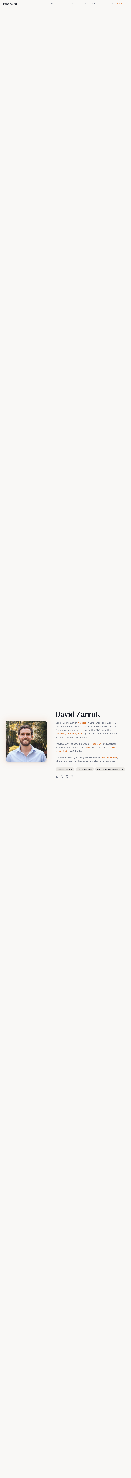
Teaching (64, 4)
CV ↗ (119, 4)
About (53, 4)
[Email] (57, 776)
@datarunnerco (109, 757)
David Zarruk (10, 4)
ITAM (87, 747)
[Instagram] (72, 776)
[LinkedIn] (67, 776)
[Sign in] (127, 3)
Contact (109, 4)
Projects (75, 4)
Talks (85, 4)
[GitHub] (62, 776)
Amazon (82, 722)
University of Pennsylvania (69, 733)
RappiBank (96, 743)
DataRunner (97, 4)
